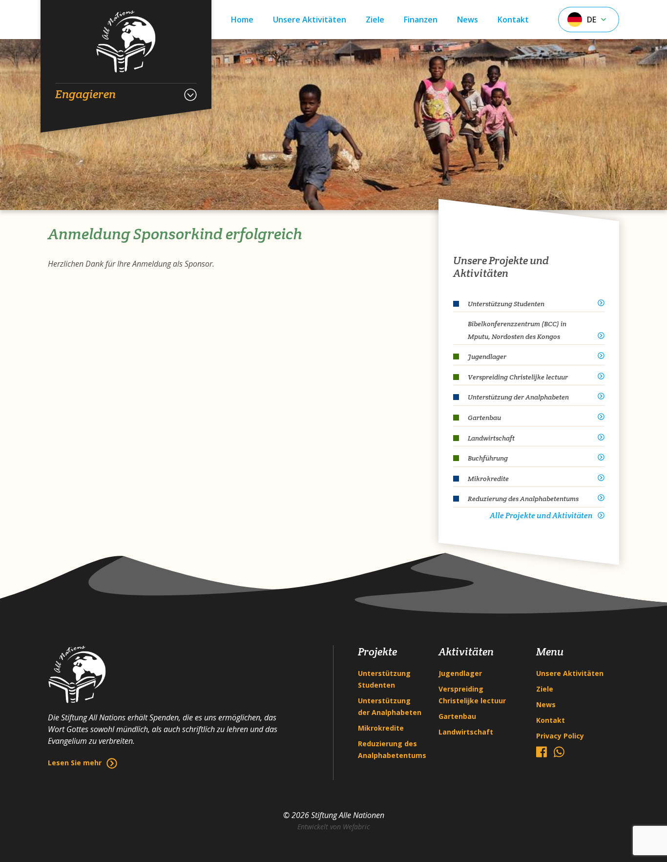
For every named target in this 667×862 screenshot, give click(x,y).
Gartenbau (457, 716)
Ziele (375, 19)
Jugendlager (460, 673)
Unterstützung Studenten (384, 679)
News (467, 19)
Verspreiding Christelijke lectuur (472, 694)
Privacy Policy (560, 735)
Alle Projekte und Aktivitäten (541, 515)
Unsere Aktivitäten (309, 19)
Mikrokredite (381, 728)
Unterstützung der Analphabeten (389, 706)
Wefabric (356, 826)
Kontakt (513, 19)
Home (242, 19)
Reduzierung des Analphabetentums (391, 749)
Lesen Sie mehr (75, 762)
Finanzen (421, 19)
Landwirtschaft (465, 731)
